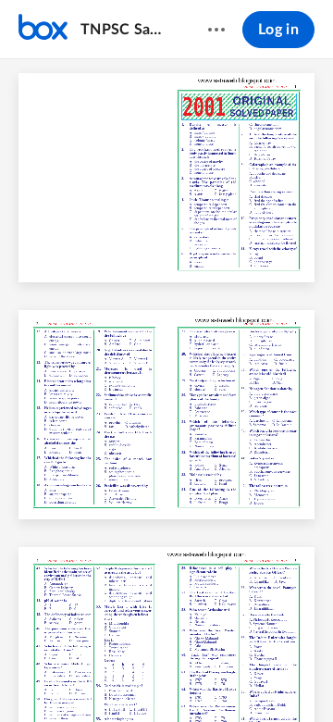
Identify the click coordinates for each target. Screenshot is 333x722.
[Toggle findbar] (29, 676)
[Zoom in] (198, 677)
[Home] (43, 29)
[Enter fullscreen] (303, 676)
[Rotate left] (235, 676)
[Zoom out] (135, 677)
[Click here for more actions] (216, 29)
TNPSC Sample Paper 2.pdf (126, 29)
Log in (278, 29)
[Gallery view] (270, 676)
